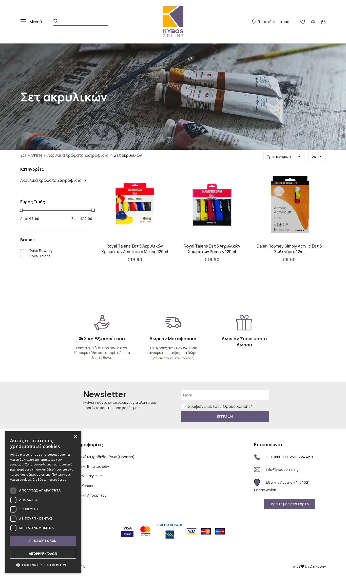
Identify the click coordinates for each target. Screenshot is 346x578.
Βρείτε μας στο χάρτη (290, 503)
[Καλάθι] (323, 22)
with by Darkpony (309, 566)
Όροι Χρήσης (83, 485)
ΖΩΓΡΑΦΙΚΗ (31, 155)
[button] (43, 565)
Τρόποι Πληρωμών (88, 476)
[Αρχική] (173, 21)
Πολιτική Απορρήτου (89, 495)
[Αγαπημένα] (302, 22)
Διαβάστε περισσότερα (49, 479)
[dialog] (43, 502)
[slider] (21, 210)
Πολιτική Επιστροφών (90, 466)
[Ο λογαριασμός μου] (313, 22)
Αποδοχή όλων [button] (43, 541)
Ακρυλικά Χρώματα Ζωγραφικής (77, 155)
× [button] (75, 437)
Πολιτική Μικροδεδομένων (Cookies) (103, 456)
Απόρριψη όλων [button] (43, 553)
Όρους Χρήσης (237, 406)
